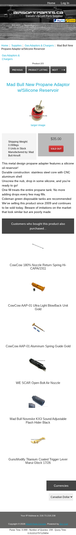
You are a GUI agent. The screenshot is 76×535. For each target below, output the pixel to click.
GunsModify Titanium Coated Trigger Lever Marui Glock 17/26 (38, 461)
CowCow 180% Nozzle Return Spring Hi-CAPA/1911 (38, 266)
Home (51, 3)
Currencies (61, 485)
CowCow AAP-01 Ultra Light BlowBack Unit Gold (38, 307)
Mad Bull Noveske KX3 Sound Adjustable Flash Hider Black (38, 420)
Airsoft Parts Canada (36, 524)
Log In (65, 3)
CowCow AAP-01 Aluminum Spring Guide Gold (38, 346)
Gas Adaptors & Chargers (39, 45)
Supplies (16, 45)
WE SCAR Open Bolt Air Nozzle (38, 383)
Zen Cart (64, 524)
